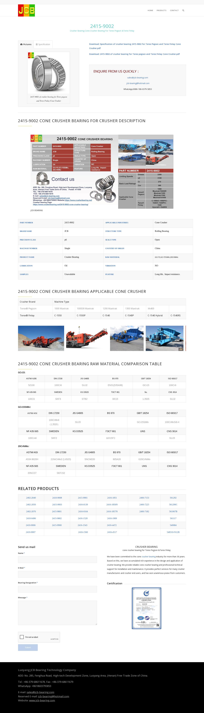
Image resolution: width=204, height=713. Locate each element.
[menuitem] (150, 10)
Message (22, 597)
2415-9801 (57, 511)
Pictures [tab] (27, 44)
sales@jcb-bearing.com (137, 77)
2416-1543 (82, 525)
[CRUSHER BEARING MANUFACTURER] (26, 10)
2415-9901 (83, 498)
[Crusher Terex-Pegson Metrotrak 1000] (140, 348)
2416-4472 (112, 525)
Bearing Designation (28, 582)
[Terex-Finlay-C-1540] (61, 348)
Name (21, 553)
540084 (173, 525)
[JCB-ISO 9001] (146, 608)
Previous (24, 338)
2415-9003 (57, 504)
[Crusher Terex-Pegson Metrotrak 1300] (180, 348)
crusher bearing (149, 556)
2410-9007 (31, 532)
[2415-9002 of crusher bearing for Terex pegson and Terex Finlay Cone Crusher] (102, 172)
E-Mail (21, 568)
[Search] (183, 10)
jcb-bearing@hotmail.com (137, 83)
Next (180, 338)
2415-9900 (57, 525)
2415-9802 (57, 518)
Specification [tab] (44, 44)
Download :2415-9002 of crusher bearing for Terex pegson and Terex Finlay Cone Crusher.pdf (134, 54)
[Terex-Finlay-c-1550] (105, 348)
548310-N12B (173, 532)
